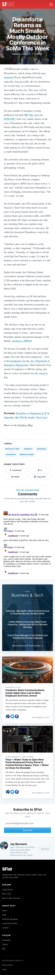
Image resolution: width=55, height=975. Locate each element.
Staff (4, 915)
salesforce (28, 449)
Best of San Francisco (11, 898)
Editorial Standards (10, 919)
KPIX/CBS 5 (10, 119)
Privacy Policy (7, 965)
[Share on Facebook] (17, 716)
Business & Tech (19, 14)
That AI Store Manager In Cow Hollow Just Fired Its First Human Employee (27, 636)
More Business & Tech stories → (27, 645)
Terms (4, 970)
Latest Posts (7, 889)
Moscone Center (27, 454)
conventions (11, 454)
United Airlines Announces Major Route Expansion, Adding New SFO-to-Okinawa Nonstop (27, 624)
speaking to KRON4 (22, 340)
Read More (45, 849)
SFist (7, 869)
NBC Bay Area (31, 115)
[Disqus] (27, 543)
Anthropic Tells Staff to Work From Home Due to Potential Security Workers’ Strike (27, 612)
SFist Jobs (6, 894)
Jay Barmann (37, 14)
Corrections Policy (9, 923)
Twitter (5, 944)
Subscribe (27, 830)
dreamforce (41, 449)
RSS (3, 949)
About (4, 910)
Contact (5, 928)
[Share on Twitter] (12, 716)
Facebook (6, 940)
